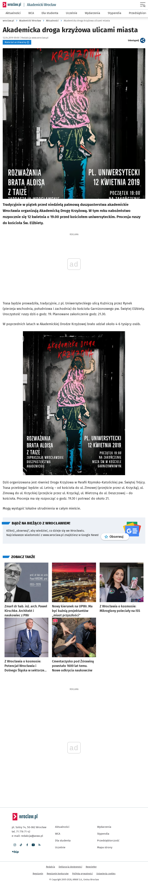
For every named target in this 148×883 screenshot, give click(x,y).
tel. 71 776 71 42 (21, 831)
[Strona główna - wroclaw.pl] (12, 4)
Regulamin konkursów (58, 873)
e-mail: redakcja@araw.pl (27, 835)
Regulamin (38, 873)
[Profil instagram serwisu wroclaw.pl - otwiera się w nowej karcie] (15, 845)
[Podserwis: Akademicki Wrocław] (40, 5)
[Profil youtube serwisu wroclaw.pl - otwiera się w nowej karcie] (33, 845)
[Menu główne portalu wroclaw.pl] (143, 5)
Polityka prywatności (82, 873)
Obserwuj (119, 537)
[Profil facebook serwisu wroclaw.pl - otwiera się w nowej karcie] (27, 845)
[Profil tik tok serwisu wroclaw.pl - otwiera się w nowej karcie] (21, 845)
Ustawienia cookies (106, 873)
